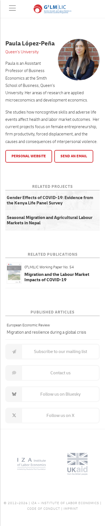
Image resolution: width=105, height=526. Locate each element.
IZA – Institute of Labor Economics (65, 503)
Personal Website (28, 156)
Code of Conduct (43, 509)
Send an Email (73, 156)
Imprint (71, 509)
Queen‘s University (22, 52)
